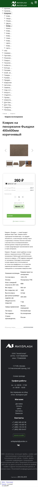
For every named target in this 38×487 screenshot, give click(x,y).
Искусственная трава (12, 92)
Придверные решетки (12, 80)
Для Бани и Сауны (11, 102)
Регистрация (9, 482)
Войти (3, 482)
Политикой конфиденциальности (24, 469)
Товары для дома (11, 75)
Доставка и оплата (18, 221)
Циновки (9, 43)
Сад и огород (9, 90)
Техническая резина (12, 63)
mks (5, 50)
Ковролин (8, 82)
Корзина (4, 484)
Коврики (7, 13)
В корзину (10, 215)
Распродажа (9, 110)
